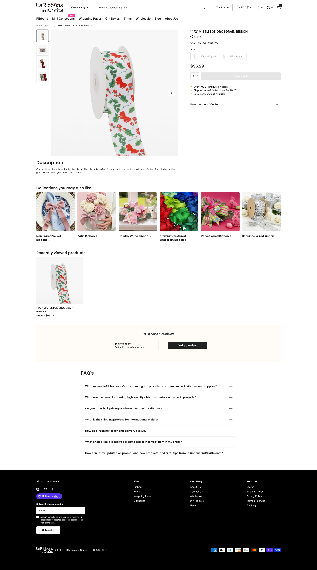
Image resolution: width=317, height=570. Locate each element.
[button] (171, 93)
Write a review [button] (187, 345)
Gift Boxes (112, 18)
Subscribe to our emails (49, 504)
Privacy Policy (254, 496)
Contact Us (196, 491)
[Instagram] (37, 489)
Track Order (222, 7)
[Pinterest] (45, 489)
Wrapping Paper (143, 496)
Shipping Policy (255, 491)
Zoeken (203, 7)
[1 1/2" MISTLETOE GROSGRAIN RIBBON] (59, 280)
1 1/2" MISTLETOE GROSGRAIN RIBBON (54, 309)
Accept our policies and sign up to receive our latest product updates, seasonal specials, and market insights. (61, 520)
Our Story (196, 481)
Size (192, 49)
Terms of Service (256, 500)
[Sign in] (270, 7)
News (193, 505)
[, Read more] (259, 7)
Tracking (251, 505)
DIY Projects (197, 500)
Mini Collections (63, 17)
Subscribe (48, 530)
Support (252, 481)
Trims (128, 18)
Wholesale (143, 18)
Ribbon (137, 487)
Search (250, 487)
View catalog (78, 7)
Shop (137, 481)
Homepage (42, 25)
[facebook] (52, 489)
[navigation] (42, 36)
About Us (195, 487)
